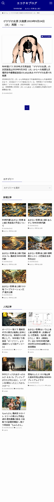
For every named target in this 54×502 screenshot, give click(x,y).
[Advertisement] (27, 145)
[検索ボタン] (3, 3)
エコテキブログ (27, 3)
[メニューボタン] (51, 3)
